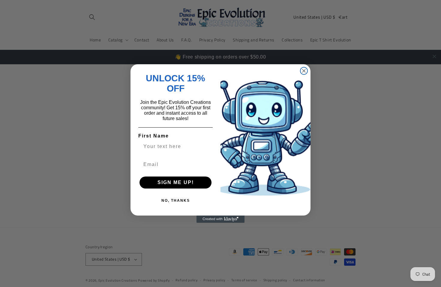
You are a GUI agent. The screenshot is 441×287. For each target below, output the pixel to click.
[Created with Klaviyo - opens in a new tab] (220, 219)
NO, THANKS (175, 200)
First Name (153, 135)
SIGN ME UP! (176, 182)
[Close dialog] (304, 70)
